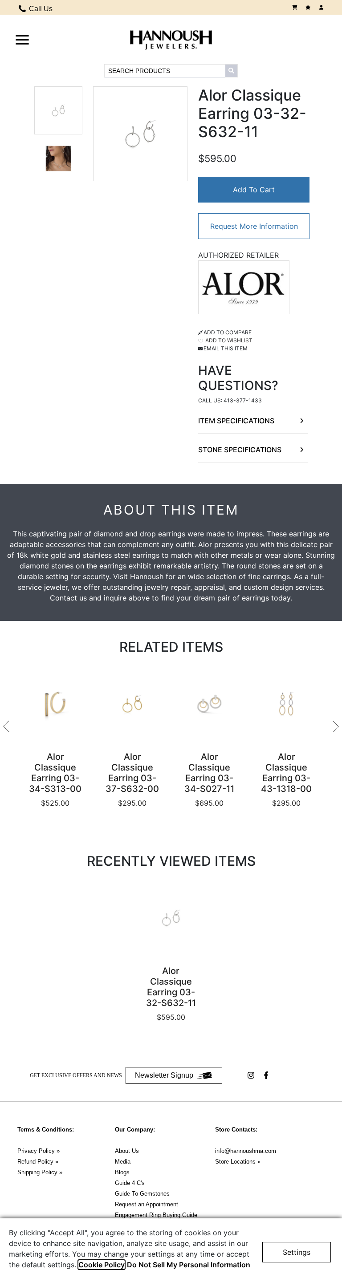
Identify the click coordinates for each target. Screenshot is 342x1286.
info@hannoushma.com (245, 1151)
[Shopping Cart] (296, 7)
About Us (127, 1151)
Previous (6, 726)
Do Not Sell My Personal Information (188, 1264)
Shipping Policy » (39, 1172)
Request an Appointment (146, 1204)
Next (335, 726)
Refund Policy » (37, 1161)
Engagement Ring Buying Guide (156, 1215)
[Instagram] (252, 1075)
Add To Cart (254, 189)
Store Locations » (238, 1161)
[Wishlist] (309, 7)
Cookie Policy (101, 1264)
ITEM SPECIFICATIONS (236, 420)
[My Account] (322, 7)
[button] (22, 39)
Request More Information (254, 226)
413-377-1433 (243, 400)
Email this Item (226, 348)
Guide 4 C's (130, 1183)
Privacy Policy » (38, 1151)
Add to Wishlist (228, 340)
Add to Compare (228, 332)
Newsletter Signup (164, 1075)
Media (122, 1161)
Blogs (122, 1172)
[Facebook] (267, 1075)
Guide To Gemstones (142, 1193)
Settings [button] (296, 1252)
